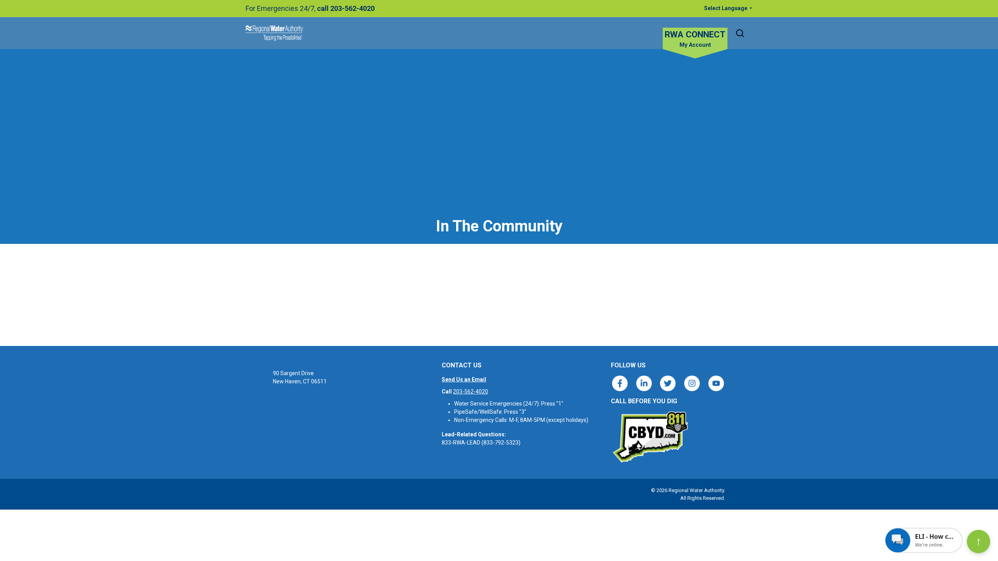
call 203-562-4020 (346, 8)
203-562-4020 (470, 391)
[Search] (739, 33)
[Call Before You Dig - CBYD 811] (650, 437)
